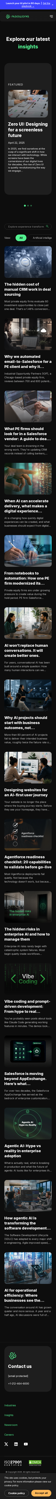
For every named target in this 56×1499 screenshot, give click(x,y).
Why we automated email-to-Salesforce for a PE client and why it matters (28, 361)
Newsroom (10, 1424)
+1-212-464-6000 (18, 1383)
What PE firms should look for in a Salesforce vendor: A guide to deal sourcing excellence (26, 433)
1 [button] (25, 206)
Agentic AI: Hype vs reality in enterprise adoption (22, 1151)
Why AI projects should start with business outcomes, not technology (25, 722)
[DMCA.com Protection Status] (35, 1463)
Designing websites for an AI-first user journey (26, 792)
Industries (10, 1405)
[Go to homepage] (16, 16)
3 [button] (31, 205)
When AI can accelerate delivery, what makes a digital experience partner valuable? (26, 506)
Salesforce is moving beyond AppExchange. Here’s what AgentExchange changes (27, 1078)
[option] (28, 129)
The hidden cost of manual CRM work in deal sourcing (27, 289)
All (21, 237)
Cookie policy (16, 1493)
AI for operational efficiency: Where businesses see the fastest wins (22, 1295)
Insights (8, 1415)
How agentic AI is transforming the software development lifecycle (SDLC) (25, 1223)
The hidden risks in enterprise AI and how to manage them (27, 934)
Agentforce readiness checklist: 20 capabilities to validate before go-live (28, 862)
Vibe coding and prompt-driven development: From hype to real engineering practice (27, 1006)
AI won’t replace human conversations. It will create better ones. (26, 650)
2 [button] (28, 205)
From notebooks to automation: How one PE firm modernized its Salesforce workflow (26, 578)
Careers (9, 1434)
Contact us (20, 1366)
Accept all (41, 1493)
